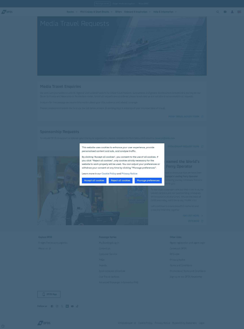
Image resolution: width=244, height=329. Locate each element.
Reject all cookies (120, 180)
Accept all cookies (94, 180)
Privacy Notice (129, 173)
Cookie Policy (109, 173)
